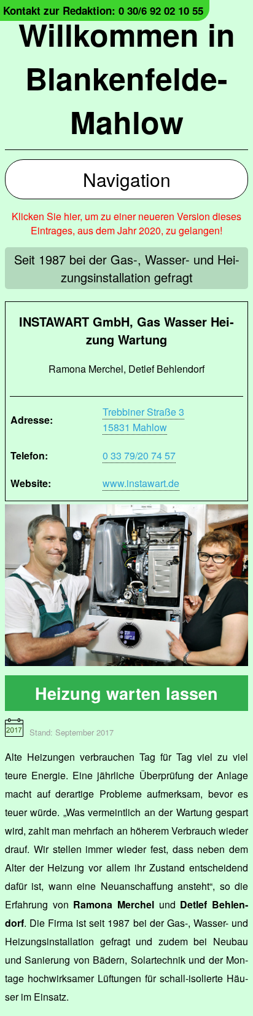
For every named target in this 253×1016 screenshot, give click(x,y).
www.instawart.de (141, 483)
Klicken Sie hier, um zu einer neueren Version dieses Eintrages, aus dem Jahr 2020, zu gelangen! (126, 223)
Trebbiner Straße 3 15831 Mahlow (143, 419)
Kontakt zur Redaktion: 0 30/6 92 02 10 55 (103, 10)
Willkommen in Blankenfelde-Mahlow (126, 77)
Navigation (127, 179)
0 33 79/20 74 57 (139, 455)
